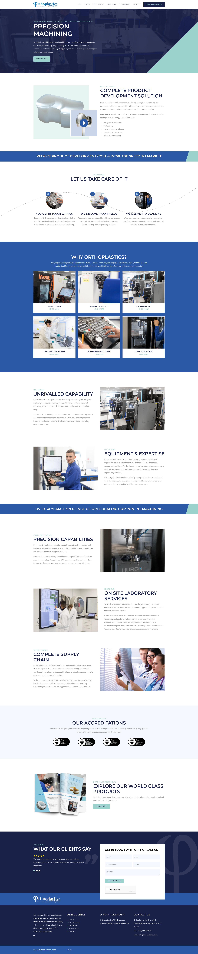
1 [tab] (34, 870)
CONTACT (72, 931)
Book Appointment (154, 4)
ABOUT (71, 920)
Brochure (112, 4)
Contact (136, 4)
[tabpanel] (60, 860)
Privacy (69, 950)
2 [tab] (37, 870)
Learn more (54, 309)
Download (101, 806)
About (87, 4)
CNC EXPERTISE (98, 4)
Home (79, 4)
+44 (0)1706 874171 (144, 931)
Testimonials (124, 4)
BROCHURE (72, 925)
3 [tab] (39, 870)
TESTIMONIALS (73, 928)
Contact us (41, 59)
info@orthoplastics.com (148, 935)
